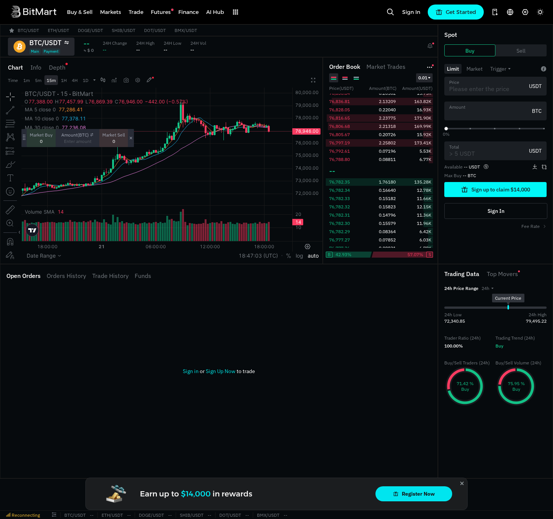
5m (38, 80)
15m (51, 80)
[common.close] (462, 483)
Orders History (66, 275)
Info (35, 67)
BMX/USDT (268, 515)
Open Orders (23, 275)
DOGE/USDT (151, 515)
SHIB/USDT (192, 515)
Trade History (110, 275)
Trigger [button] (498, 68)
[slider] (446, 129)
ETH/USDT (112, 515)
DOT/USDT (230, 515)
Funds (143, 275)
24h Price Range (461, 288)
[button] (488, 288)
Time (13, 80)
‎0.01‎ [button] (422, 77)
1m (26, 80)
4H (74, 80)
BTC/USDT (75, 515)
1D (85, 80)
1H (64, 80)
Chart (15, 67)
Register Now (418, 493)
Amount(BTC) (75, 135)
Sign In (411, 12)
